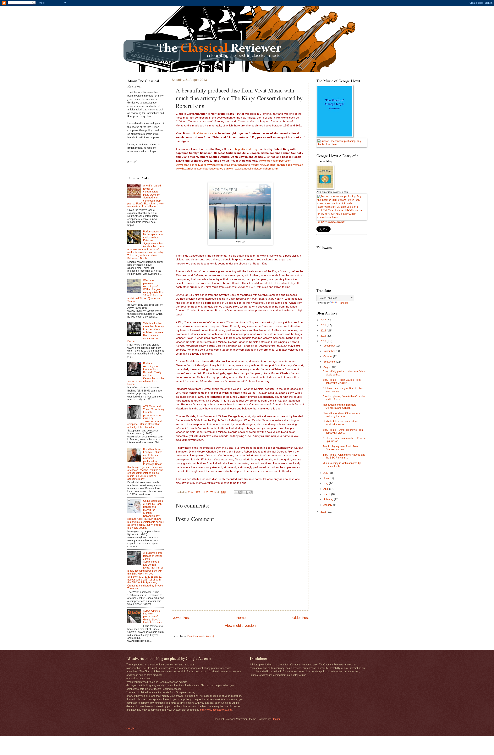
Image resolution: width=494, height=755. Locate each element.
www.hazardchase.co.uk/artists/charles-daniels (204, 168)
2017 (324, 320)
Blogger (276, 719)
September (329, 361)
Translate (343, 302)
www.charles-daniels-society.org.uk (281, 164)
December (329, 345)
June (326, 478)
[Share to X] (243, 492)
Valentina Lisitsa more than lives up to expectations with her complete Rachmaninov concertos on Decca (145, 332)
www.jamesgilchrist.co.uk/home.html (257, 168)
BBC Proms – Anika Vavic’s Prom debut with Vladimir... (342, 381)
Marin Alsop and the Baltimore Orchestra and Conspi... (339, 406)
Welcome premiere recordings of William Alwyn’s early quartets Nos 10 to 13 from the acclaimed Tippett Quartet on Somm (145, 291)
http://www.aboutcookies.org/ (216, 709)
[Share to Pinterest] (251, 492)
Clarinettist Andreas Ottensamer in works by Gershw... (342, 415)
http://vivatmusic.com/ (205, 133)
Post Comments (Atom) (200, 636)
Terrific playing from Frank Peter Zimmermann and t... (341, 448)
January (328, 504)
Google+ (131, 728)
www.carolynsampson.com (275, 160)
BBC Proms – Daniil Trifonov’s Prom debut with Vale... (343, 431)
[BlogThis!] (240, 492)
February (328, 499)
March (327, 494)
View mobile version (240, 626)
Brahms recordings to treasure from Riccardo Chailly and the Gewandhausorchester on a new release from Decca (145, 374)
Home (241, 618)
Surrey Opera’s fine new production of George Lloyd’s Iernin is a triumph (153, 616)
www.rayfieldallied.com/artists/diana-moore (233, 164)
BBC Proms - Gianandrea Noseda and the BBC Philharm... (344, 456)
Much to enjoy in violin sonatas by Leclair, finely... (342, 464)
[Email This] (236, 492)
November (329, 351)
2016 (324, 325)
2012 (324, 511)
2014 (324, 335)
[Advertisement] (345, 544)
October (328, 356)
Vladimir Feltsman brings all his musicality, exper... (340, 423)
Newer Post (181, 618)
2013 (324, 341)
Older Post (300, 618)
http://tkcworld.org (246, 149)
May (326, 483)
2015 (324, 330)
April (326, 488)
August (327, 367)
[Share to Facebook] (247, 492)
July (326, 472)
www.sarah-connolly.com (191, 164)
